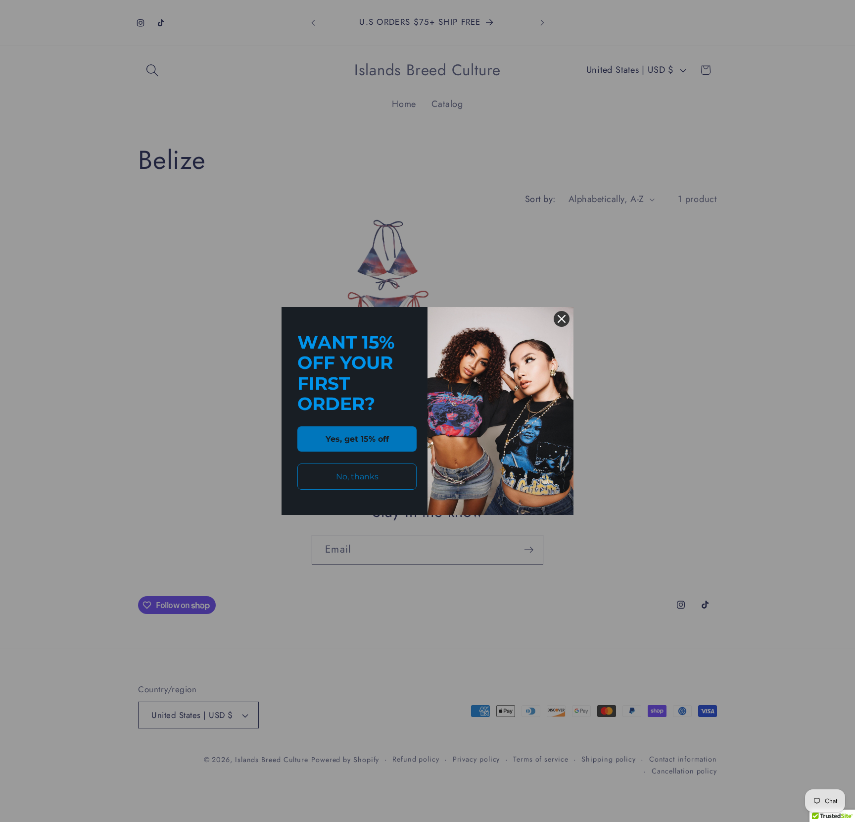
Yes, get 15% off (357, 439)
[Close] (561, 319)
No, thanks (357, 476)
